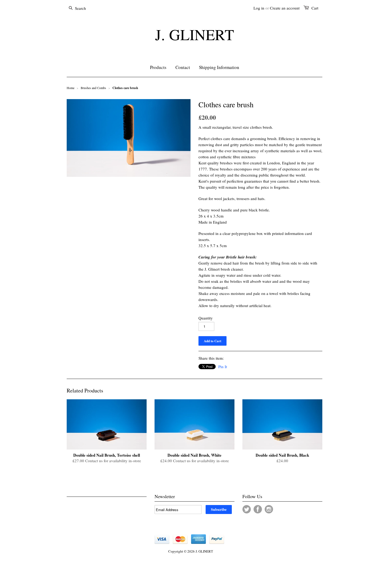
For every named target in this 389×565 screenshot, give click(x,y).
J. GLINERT (194, 34)
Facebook (258, 509)
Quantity (205, 318)
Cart (314, 8)
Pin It (222, 366)
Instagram (269, 509)
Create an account (285, 8)
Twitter (246, 509)
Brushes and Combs (93, 88)
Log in (259, 8)
